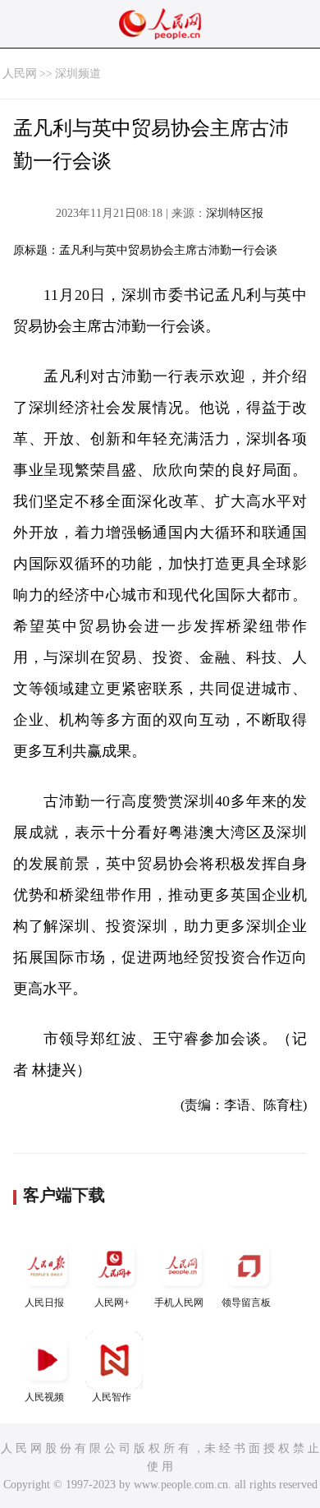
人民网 (19, 73)
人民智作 (111, 1397)
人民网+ (112, 1302)
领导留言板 (246, 1302)
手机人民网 (178, 1302)
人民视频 (44, 1397)
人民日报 (44, 1302)
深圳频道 (78, 73)
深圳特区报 (234, 213)
